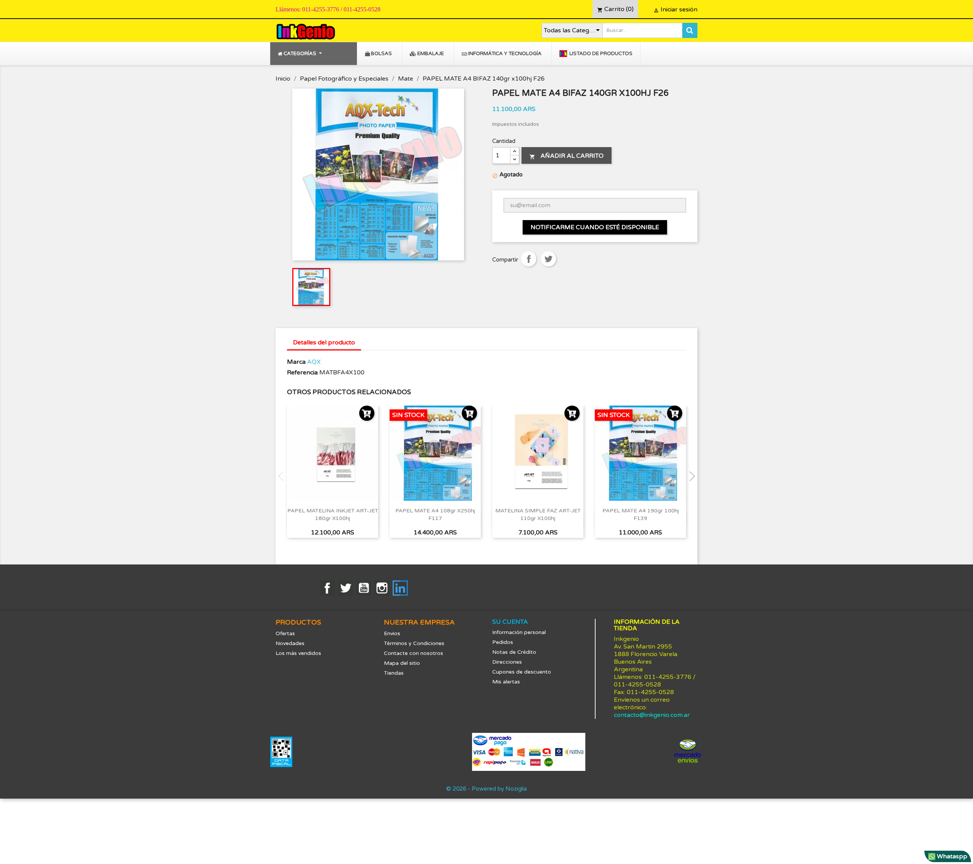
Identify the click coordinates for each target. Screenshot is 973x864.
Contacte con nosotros (413, 653)
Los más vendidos (298, 653)
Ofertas (285, 633)
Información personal (519, 632)
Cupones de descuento (521, 672)
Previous (283, 476)
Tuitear (548, 258)
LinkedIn (400, 588)
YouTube (363, 588)
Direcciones (507, 662)
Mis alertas (506, 682)
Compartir (528, 258)
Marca (296, 362)
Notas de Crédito (514, 652)
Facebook (327, 588)
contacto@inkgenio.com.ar (652, 715)
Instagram (382, 588)
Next (689, 476)
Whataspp (951, 856)
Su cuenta (510, 622)
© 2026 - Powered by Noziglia (486, 788)
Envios (392, 633)
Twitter (345, 588)
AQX (314, 362)
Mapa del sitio (402, 663)
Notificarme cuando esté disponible (595, 227)
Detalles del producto (324, 342)
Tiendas (394, 673)
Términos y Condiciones (414, 643)
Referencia (302, 372)
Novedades (290, 643)
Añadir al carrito (566, 156)
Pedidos (502, 642)
